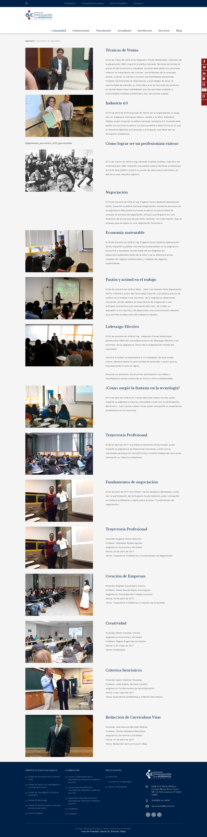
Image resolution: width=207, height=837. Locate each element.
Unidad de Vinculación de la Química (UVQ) (44, 778)
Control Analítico (35, 813)
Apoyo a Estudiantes (117, 787)
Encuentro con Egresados (120, 782)
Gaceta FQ (104, 831)
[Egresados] (38, 15)
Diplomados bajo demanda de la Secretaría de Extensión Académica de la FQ (84, 801)
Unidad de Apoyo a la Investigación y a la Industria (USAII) (44, 786)
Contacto (138, 3)
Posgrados (73, 809)
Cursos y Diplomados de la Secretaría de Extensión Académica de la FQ (84, 779)
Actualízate (124, 30)
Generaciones (81, 30)
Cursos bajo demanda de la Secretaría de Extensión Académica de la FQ (84, 790)
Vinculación (103, 30)
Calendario (69, 3)
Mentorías (112, 777)
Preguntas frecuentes (92, 3)
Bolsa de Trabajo (118, 831)
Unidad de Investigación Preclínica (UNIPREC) (43, 793)
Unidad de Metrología (37, 800)
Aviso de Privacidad (90, 831)
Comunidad (59, 30)
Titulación (72, 814)
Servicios (164, 30)
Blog (179, 30)
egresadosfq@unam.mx (162, 806)
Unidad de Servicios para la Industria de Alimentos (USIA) (44, 806)
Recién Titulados (118, 3)
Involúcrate (145, 30)
